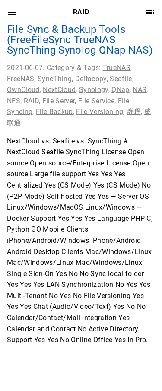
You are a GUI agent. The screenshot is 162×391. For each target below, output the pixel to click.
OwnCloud (23, 90)
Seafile (121, 79)
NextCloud (59, 90)
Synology (93, 90)
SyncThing (55, 79)
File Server (58, 101)
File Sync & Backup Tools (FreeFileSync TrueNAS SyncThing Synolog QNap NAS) (79, 39)
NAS (139, 90)
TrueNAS (116, 68)
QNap (120, 90)
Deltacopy (91, 79)
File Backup (54, 112)
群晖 (134, 112)
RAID (31, 101)
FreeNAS (20, 79)
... (10, 351)
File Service (96, 101)
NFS (13, 101)
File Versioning (99, 112)
